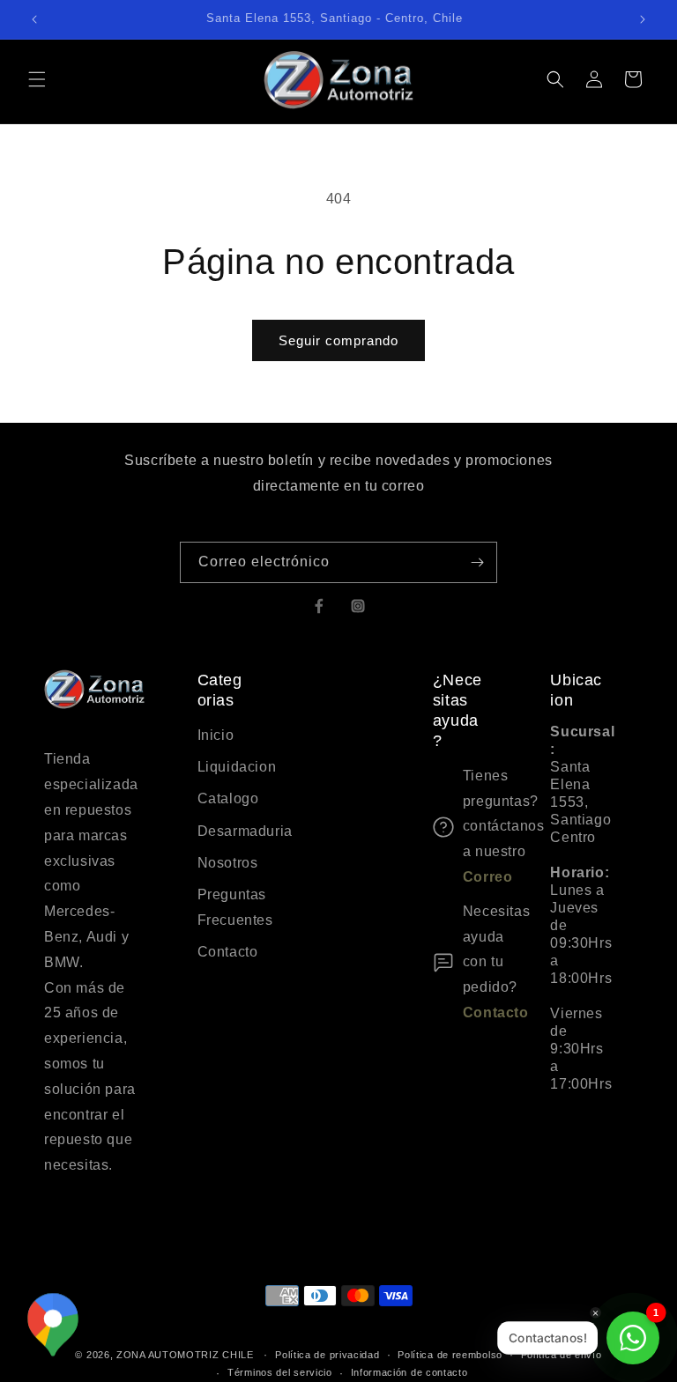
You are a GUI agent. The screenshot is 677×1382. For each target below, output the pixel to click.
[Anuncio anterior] (34, 19)
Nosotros (227, 862)
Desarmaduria (230, 831)
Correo (488, 876)
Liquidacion (230, 766)
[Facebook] (319, 606)
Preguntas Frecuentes (230, 907)
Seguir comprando (338, 340)
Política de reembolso (450, 1354)
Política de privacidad (327, 1354)
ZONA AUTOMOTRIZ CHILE (185, 1354)
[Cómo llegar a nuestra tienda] (53, 1325)
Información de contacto (409, 1372)
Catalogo (228, 798)
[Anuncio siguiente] (642, 19)
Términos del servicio (279, 1372)
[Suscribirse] (477, 562)
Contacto (227, 951)
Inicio (215, 735)
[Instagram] (357, 606)
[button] (37, 79)
